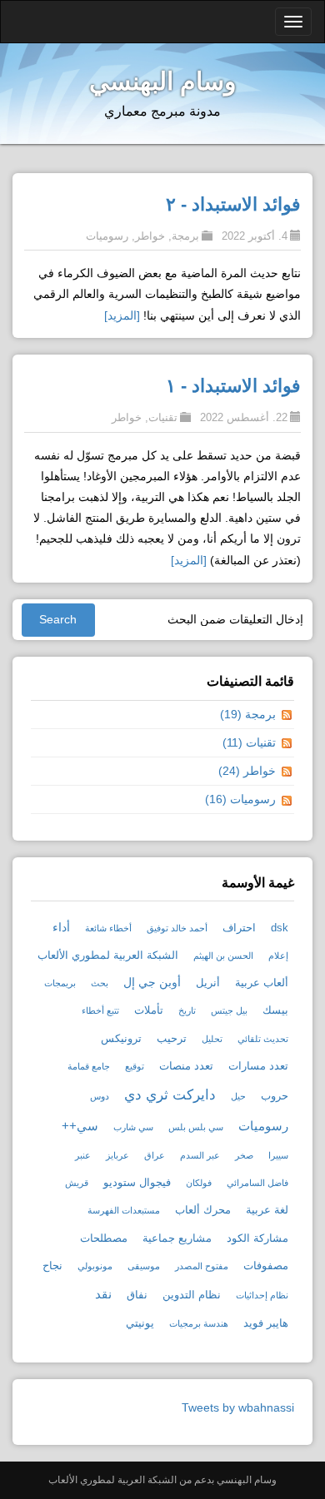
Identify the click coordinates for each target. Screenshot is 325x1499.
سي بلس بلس (195, 1127)
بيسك (275, 1010)
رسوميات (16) (240, 799)
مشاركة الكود (257, 1238)
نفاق (137, 1295)
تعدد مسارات (258, 1066)
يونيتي (140, 1323)
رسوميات (107, 236)
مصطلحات (104, 1238)
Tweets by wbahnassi (238, 1407)
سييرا (278, 1155)
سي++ (80, 1126)
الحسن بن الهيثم (223, 955)
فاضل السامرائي (257, 1183)
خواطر (150, 236)
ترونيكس (121, 1039)
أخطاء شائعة (108, 928)
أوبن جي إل (152, 982)
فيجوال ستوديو (137, 1183)
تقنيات (163, 417)
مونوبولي (95, 1266)
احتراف (239, 928)
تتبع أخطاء (100, 1010)
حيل (238, 1096)
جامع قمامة (89, 1066)
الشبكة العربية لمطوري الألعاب (108, 955)
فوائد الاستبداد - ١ (233, 385)
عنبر (83, 1155)
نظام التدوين (191, 1295)
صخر (244, 1155)
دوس (99, 1096)
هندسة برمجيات (198, 1323)
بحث (99, 983)
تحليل (212, 1039)
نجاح (52, 1266)
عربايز (117, 1155)
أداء (61, 927)
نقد (103, 1294)
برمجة (185, 236)
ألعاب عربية (261, 983)
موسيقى (144, 1266)
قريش (76, 1183)
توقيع (134, 1066)
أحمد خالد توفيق (177, 928)
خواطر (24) (247, 770)
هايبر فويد (265, 1323)
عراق (154, 1155)
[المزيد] (122, 315)
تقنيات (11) (249, 742)
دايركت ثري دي (170, 1095)
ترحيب (172, 1039)
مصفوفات (265, 1266)
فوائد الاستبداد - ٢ (233, 204)
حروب (274, 1096)
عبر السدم (200, 1155)
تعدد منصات (186, 1066)
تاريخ (187, 1010)
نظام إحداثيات (262, 1295)
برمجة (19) (248, 714)
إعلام (278, 955)
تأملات (148, 1010)
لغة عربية (267, 1210)
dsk (279, 928)
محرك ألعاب (203, 1210)
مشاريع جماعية (177, 1238)
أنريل (208, 983)
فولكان (199, 1183)
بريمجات (60, 983)
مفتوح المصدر (201, 1266)
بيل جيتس (229, 1010)
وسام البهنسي (162, 81)
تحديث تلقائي (263, 1039)
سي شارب (133, 1127)
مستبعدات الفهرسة (124, 1210)
